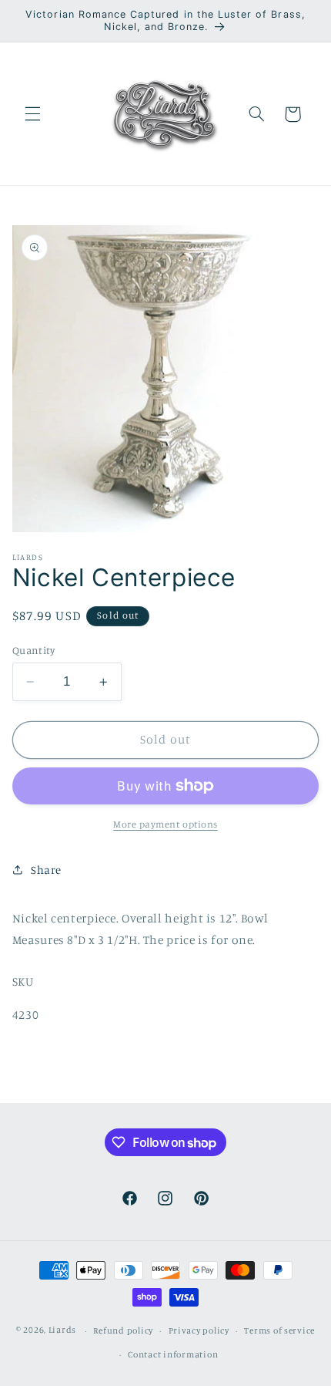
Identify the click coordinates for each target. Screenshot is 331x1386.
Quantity (33, 650)
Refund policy (123, 1330)
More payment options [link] (165, 824)
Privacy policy (199, 1330)
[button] (32, 114)
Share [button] (46, 869)
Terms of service (279, 1330)
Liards (62, 1330)
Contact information (173, 1354)
